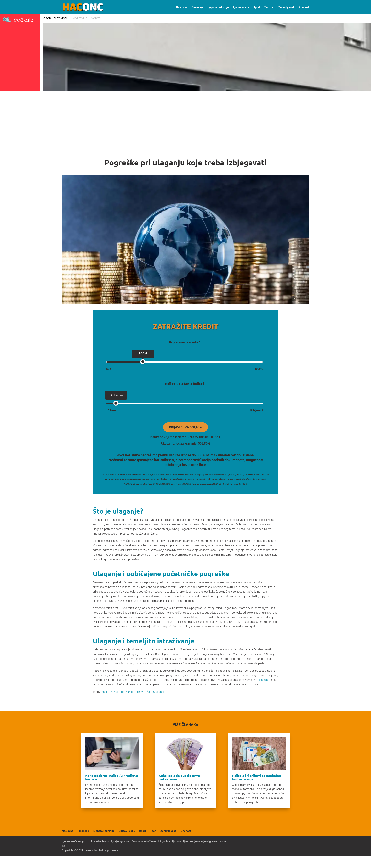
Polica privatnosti (109, 850)
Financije (197, 7)
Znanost (304, 7)
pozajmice (263, 679)
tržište (148, 691)
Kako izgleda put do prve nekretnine (179, 777)
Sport (256, 7)
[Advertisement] (185, 122)
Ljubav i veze (241, 7)
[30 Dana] (115, 403)
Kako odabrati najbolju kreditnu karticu (111, 777)
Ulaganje (158, 691)
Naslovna (182, 7)
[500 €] (142, 361)
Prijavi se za (185, 427)
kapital (106, 691)
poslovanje (126, 691)
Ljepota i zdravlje (218, 7)
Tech (267, 7)
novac (114, 691)
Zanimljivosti (286, 7)
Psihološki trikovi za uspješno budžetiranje (256, 777)
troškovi (138, 691)
